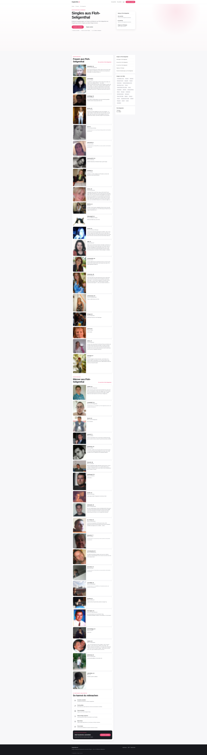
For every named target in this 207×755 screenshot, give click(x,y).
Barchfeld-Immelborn (120, 94)
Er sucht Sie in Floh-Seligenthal (122, 65)
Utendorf (123, 100)
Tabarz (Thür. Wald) (120, 96)
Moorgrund (118, 100)
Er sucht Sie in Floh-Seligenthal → (105, 382)
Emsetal (118, 98)
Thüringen (77, 6)
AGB (129, 747)
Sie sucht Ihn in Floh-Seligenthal (122, 62)
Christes (126, 85)
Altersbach (131, 78)
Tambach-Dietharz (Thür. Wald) (122, 87)
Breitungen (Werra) (130, 89)
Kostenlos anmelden (130, 1)
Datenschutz (133, 747)
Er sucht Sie (119, 1)
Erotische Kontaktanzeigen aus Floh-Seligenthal (125, 70)
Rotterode (126, 78)
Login (123, 1)
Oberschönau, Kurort (120, 85)
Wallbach (126, 96)
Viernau (129, 87)
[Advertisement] (103, 39)
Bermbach (124, 89)
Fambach (131, 80)
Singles (73, 6)
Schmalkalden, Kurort (120, 78)
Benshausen (127, 94)
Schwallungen (119, 89)
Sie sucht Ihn (113, 1)
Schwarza (130, 96)
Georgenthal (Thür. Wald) (125, 98)
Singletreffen (76, 2)
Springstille (126, 80)
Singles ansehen (89, 26)
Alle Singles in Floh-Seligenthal (122, 59)
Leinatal (127, 100)
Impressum (125, 747)
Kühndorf (131, 98)
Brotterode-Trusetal (120, 80)
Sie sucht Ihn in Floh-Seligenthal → (105, 62)
